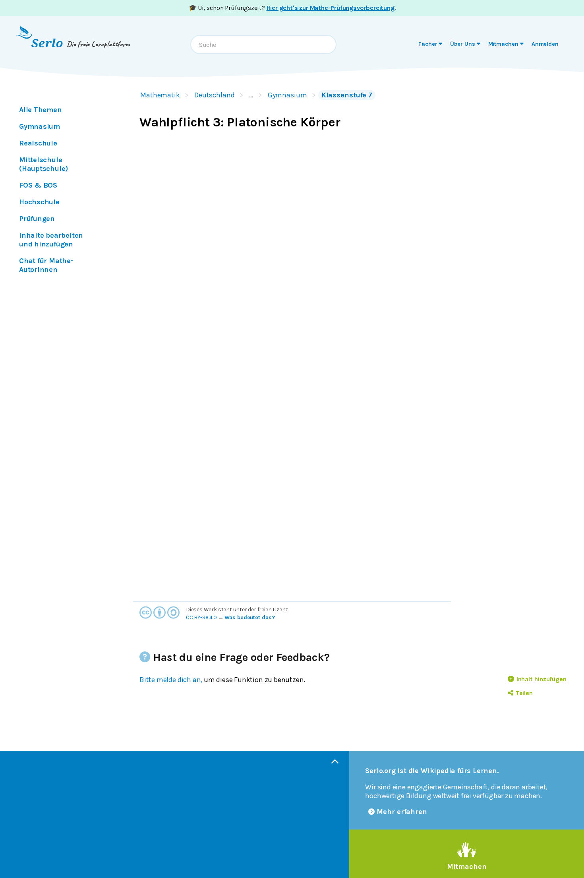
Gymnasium (287, 95)
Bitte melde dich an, (170, 679)
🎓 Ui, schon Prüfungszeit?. (292, 8)
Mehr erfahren (402, 811)
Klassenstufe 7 (347, 95)
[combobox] (263, 44)
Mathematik (160, 95)
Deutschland (214, 95)
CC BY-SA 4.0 (201, 617)
